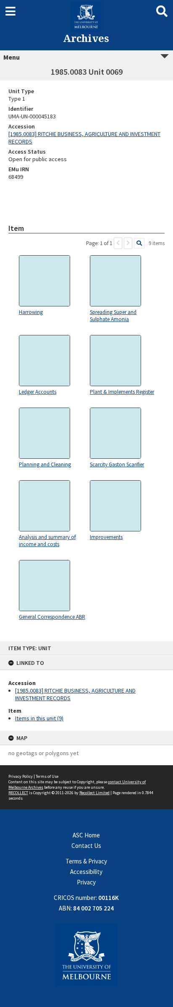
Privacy (86, 882)
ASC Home (86, 835)
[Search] (139, 243)
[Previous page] (118, 243)
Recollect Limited (94, 792)
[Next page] (128, 243)
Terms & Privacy (86, 861)
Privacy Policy (20, 776)
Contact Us (86, 846)
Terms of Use (47, 776)
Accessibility (86, 872)
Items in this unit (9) (39, 718)
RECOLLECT (18, 792)
